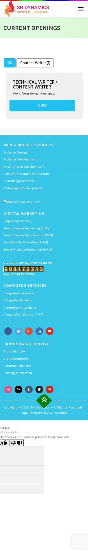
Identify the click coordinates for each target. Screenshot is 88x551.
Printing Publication (17, 372)
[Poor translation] (16, 442)
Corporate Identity (17, 365)
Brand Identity (14, 351)
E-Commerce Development (23, 166)
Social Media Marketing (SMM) (25, 242)
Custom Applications (18, 180)
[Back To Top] (44, 400)
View (42, 105)
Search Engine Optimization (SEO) (28, 235)
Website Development (20, 159)
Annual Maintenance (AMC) (23, 314)
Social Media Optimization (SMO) (27, 249)
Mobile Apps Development (22, 188)
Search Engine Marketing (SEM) (26, 228)
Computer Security (17, 300)
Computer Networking (19, 307)
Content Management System (26, 173)
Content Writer (35, 63)
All (10, 63)
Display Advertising (17, 220)
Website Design (15, 152)
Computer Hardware (18, 293)
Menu (80, 9)
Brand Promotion (16, 358)
